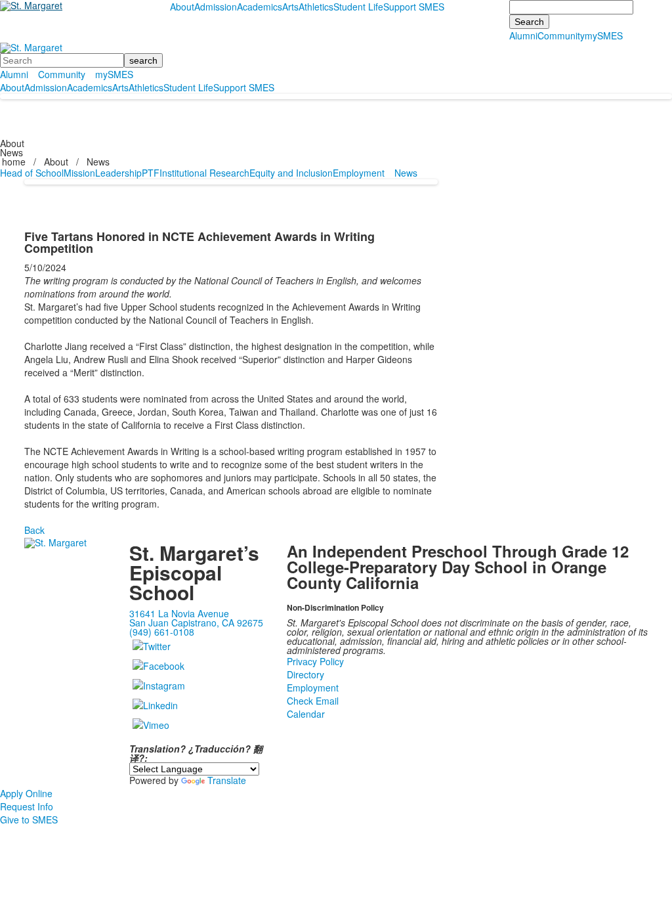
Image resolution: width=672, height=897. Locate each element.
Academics (259, 6)
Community (561, 35)
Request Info (26, 806)
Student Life (358, 6)
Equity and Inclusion (291, 172)
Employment (359, 172)
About (182, 6)
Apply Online (26, 793)
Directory (305, 674)
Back (34, 529)
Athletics (316, 6)
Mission (79, 172)
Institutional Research (204, 172)
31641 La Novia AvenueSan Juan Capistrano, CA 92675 (196, 618)
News (98, 161)
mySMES (604, 35)
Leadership (118, 172)
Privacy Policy (315, 661)
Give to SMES (29, 819)
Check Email (313, 700)
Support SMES (413, 6)
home (15, 161)
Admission (215, 6)
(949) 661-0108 (161, 631)
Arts (290, 6)
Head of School (32, 172)
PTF (150, 172)
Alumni (523, 35)
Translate (226, 780)
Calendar (306, 713)
